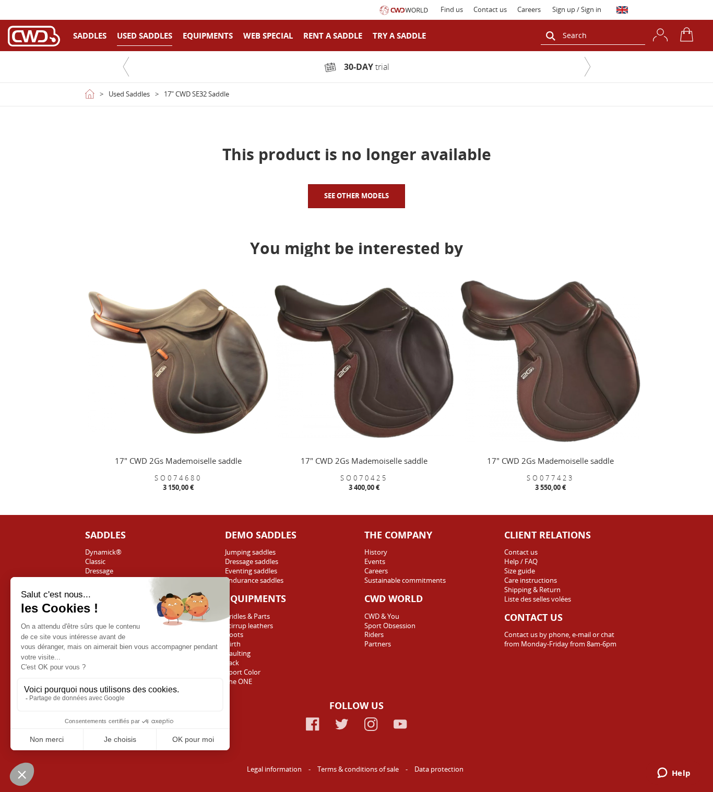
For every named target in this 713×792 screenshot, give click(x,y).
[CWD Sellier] (34, 36)
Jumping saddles (250, 552)
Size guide (519, 570)
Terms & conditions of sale (358, 769)
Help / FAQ (521, 561)
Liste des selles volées (537, 599)
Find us (452, 9)
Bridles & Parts (247, 616)
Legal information (275, 769)
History (375, 552)
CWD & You (381, 616)
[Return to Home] (89, 94)
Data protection (439, 769)
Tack (232, 662)
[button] (126, 66)
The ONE (238, 681)
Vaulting (238, 653)
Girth (233, 644)
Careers (529, 9)
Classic (95, 561)
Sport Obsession (389, 625)
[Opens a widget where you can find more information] (674, 774)
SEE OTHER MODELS (356, 195)
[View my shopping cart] (688, 34)
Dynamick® (103, 552)
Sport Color (242, 672)
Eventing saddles (251, 570)
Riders (374, 634)
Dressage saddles (251, 561)
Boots (234, 634)
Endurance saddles (254, 580)
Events (374, 561)
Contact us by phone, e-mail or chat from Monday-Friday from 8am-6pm (560, 639)
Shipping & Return (532, 589)
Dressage (99, 570)
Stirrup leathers (249, 625)
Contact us (490, 9)
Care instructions (530, 580)
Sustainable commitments (405, 580)
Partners (377, 644)
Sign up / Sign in (576, 9)
